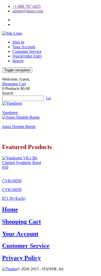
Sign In (18, 42)
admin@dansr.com (27, 11)
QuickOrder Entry (27, 56)
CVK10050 (11, 181)
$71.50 (13, 198)
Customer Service (26, 51)
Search (18, 61)
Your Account (23, 47)
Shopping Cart (14, 84)
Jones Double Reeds (18, 126)
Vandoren (10, 112)
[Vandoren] (12, 103)
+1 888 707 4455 (26, 6)
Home (10, 209)
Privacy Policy (21, 257)
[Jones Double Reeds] (21, 117)
